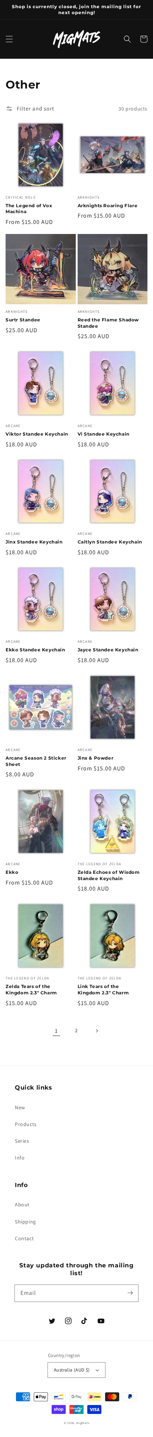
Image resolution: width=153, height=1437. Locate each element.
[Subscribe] (130, 1293)
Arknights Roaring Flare (108, 205)
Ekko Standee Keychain (35, 649)
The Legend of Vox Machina (29, 209)
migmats (82, 1423)
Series (22, 1141)
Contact (24, 1238)
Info (20, 1157)
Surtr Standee (23, 320)
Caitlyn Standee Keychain (110, 542)
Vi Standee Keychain (104, 434)
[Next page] (96, 1031)
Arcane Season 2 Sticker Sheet (36, 761)
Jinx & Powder (96, 758)
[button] (9, 39)
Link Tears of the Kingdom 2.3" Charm (103, 989)
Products (26, 1124)
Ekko (12, 872)
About (22, 1204)
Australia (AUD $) (72, 1370)
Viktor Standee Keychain (37, 434)
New (20, 1107)
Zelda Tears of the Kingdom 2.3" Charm (31, 989)
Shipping (25, 1221)
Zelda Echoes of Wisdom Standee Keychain (109, 875)
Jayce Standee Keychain (108, 649)
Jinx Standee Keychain (34, 542)
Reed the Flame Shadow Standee (108, 323)
